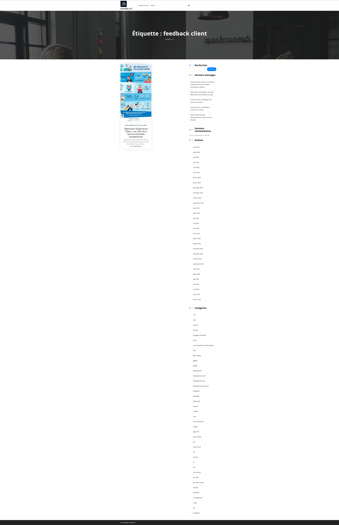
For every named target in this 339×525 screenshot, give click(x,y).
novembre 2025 (198, 193)
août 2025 (196, 208)
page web (196, 432)
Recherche (212, 69)
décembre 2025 (198, 188)
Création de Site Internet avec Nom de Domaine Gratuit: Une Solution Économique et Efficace (202, 84)
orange (195, 426)
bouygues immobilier (199, 335)
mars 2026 (196, 172)
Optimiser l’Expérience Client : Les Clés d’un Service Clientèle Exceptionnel (136, 132)
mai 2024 (196, 284)
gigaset (195, 360)
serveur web (197, 447)
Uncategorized (197, 498)
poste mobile (197, 437)
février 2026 (197, 177)
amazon (195, 325)
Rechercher (201, 65)
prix (194, 442)
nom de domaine (198, 421)
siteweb (195, 487)
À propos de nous (143, 5)
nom (194, 416)
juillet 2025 (196, 213)
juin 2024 (196, 279)
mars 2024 (196, 294)
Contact (152, 5)
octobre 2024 (197, 259)
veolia (195, 503)
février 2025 (197, 238)
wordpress (196, 513)
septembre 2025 (198, 203)
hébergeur (196, 396)
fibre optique (197, 355)
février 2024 (197, 299)
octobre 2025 (197, 198)
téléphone (196, 492)
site (194, 467)
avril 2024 (196, 289)
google (195, 366)
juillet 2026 (196, 152)
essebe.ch (126, 8)
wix (194, 508)
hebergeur (196, 391)
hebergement (197, 371)
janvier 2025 (197, 243)
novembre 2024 (198, 254)
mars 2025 (196, 233)
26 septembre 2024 (133, 125)
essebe (144, 125)
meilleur (195, 411)
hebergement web (199, 381)
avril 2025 (196, 228)
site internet (197, 472)
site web (195, 477)
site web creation (198, 482)
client (195, 340)
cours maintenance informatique (203, 345)
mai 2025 (196, 223)
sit (194, 462)
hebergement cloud (199, 376)
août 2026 (196, 147)
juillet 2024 (196, 274)
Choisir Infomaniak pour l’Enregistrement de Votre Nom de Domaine (201, 117)
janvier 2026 (197, 183)
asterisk (195, 330)
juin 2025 (196, 218)
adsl (194, 320)
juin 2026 (196, 157)
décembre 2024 (198, 249)
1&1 (194, 315)
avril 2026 (196, 167)
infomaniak (196, 401)
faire (194, 350)
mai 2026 (196, 162)
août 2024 (196, 269)
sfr (194, 452)
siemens (195, 457)
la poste (195, 406)
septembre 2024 (198, 264)
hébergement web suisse (201, 386)
